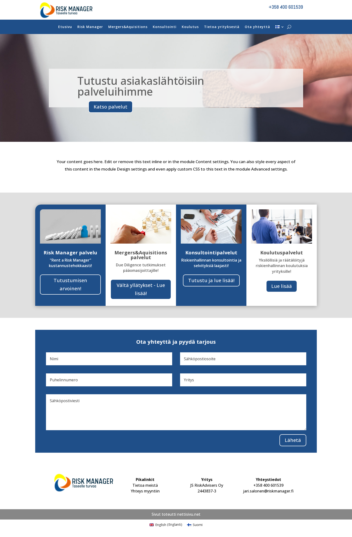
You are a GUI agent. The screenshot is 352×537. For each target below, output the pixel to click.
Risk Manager (90, 27)
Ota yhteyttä (257, 27)
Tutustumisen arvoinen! (70, 284)
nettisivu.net (188, 514)
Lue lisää (281, 286)
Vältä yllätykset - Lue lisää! (141, 289)
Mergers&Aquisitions (128, 27)
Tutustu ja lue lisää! (211, 280)
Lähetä (293, 440)
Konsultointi (164, 27)
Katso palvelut (110, 106)
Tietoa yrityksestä (221, 27)
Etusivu (65, 27)
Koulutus (190, 27)
